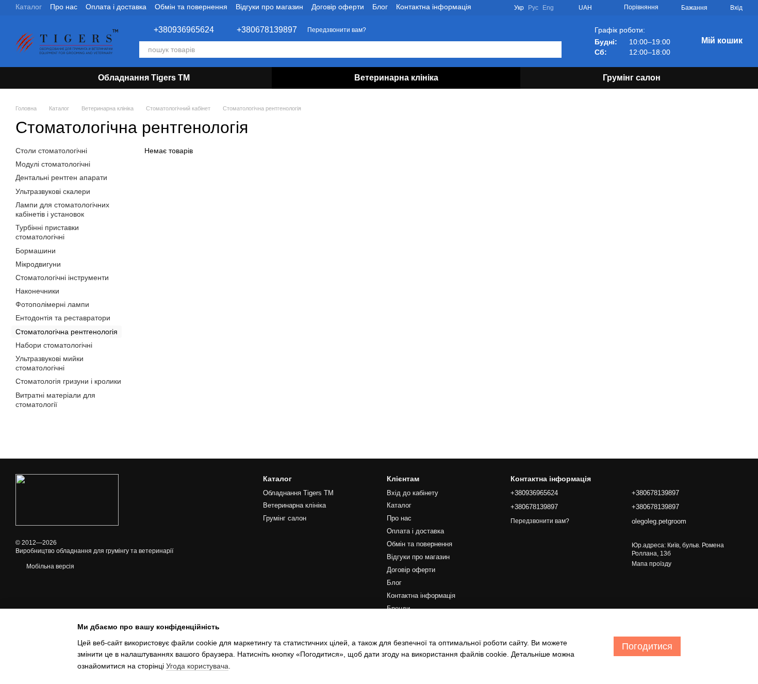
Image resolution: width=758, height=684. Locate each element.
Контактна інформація (433, 7)
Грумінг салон (632, 77)
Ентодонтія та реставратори (62, 318)
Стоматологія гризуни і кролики (68, 382)
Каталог (28, 7)
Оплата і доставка (116, 7)
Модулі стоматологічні (52, 164)
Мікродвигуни (38, 264)
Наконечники (37, 291)
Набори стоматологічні (53, 345)
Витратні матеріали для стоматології (55, 400)
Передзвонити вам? (336, 30)
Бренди (398, 608)
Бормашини (35, 251)
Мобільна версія (49, 566)
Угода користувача (197, 666)
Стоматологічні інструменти (62, 277)
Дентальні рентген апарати (61, 178)
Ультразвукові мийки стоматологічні (49, 363)
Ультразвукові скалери (52, 191)
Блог (380, 7)
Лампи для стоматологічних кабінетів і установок (62, 209)
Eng (548, 8)
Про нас (63, 7)
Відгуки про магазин (269, 7)
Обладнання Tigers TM (144, 77)
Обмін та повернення (191, 7)
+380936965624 (184, 30)
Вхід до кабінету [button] (412, 493)
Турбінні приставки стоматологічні (47, 232)
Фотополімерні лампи (52, 304)
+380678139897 (267, 30)
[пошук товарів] (553, 49)
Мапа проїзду (651, 563)
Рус (533, 8)
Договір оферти (337, 7)
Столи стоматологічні (51, 150)
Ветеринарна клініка (396, 77)
